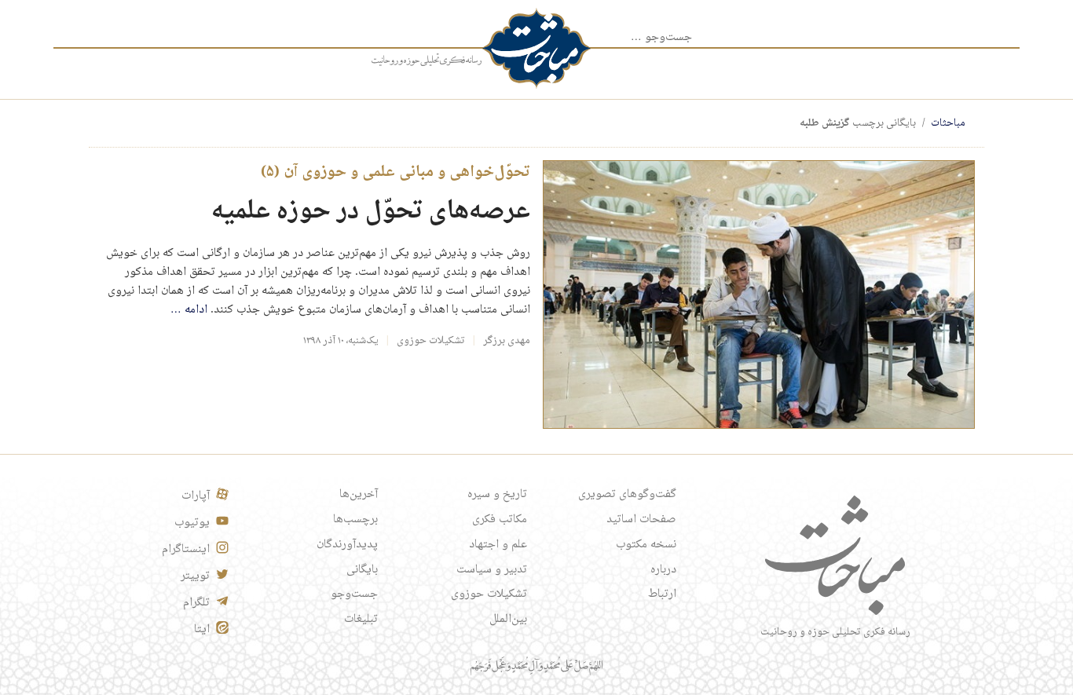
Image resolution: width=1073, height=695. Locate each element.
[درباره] (427, 60)
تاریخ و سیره (497, 495)
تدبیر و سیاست (491, 570)
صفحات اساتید (641, 520)
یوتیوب (192, 523)
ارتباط (662, 594)
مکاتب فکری (499, 520)
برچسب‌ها (355, 520)
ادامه (188, 310)
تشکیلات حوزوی (431, 340)
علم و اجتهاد (498, 545)
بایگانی (362, 570)
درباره (663, 570)
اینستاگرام (186, 550)
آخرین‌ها (358, 495)
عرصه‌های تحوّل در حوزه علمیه (370, 211)
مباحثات (948, 123)
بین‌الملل (508, 619)
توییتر (195, 576)
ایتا (202, 630)
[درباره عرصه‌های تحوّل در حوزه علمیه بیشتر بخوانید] (759, 295)
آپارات (195, 496)
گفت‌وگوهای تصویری (627, 495)
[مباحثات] (536, 48)
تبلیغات (361, 619)
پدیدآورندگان (347, 545)
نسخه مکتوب (646, 545)
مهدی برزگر (506, 340)
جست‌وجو (354, 594)
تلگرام (196, 603)
